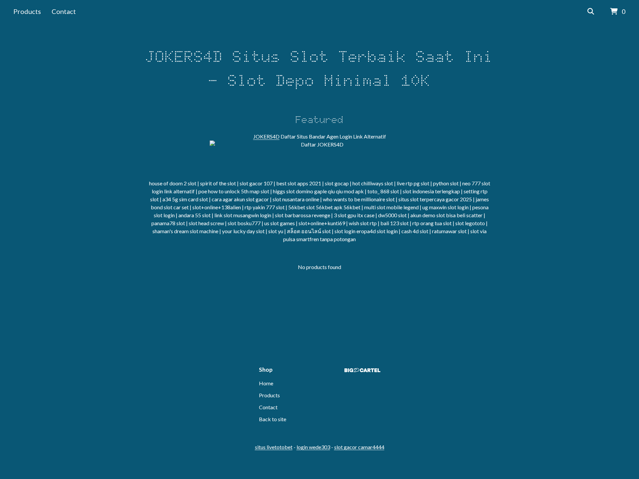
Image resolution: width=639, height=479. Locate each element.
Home (266, 383)
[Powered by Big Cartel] (362, 370)
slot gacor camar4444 (359, 447)
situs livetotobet (274, 447)
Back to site (272, 419)
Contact (64, 11)
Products (27, 11)
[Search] (591, 11)
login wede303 (313, 447)
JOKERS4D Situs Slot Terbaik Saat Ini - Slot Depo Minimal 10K (319, 68)
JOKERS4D (266, 136)
